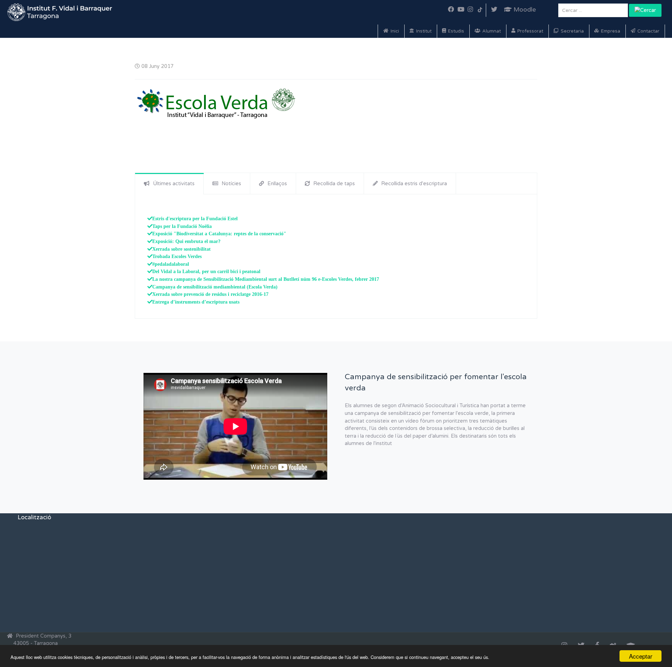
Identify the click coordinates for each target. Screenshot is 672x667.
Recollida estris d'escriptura (414, 184)
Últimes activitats (174, 184)
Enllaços (277, 184)
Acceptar (640, 656)
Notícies (231, 184)
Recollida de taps (334, 184)
